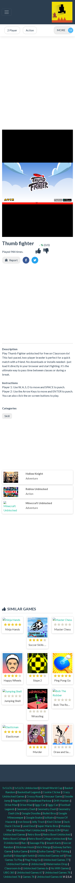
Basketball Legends (29, 792)
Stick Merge (43, 847)
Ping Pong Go (33, 859)
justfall (8, 855)
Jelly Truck (38, 821)
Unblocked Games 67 (30, 872)
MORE (61, 30)
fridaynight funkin (25, 855)
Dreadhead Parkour (40, 800)
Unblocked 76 (12, 876)
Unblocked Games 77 (56, 859)
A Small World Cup (51, 787)
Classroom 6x (13, 868)
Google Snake (34, 817)
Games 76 (28, 876)
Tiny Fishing (62, 851)
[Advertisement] (37, 83)
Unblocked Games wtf (51, 855)
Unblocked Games (17, 864)
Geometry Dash (26, 809)
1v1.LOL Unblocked (26, 787)
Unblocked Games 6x (36, 868)
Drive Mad (11, 804)
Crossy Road (34, 796)
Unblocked (37, 864)
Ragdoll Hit (19, 800)
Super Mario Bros (48, 826)
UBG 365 (9, 872)
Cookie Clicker (52, 792)
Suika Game (20, 851)
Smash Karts (54, 842)
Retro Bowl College (15, 838)
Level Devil (29, 826)
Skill (7, 416)
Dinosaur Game (53, 796)
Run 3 (24, 842)
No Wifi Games (60, 868)
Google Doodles (31, 813)
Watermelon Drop (57, 864)
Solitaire (49, 817)
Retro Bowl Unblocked (57, 834)
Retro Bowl (34, 834)
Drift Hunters (62, 800)
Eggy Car (40, 804)
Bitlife (33, 851)
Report (13, 260)
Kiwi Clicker (54, 821)
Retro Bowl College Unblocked (47, 838)
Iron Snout (24, 821)
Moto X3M (54, 830)
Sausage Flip (37, 842)
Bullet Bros (50, 813)
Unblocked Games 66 (49, 876)
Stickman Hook (25, 847)
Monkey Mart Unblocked (30, 830)
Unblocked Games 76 (57, 872)
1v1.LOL (7, 787)
